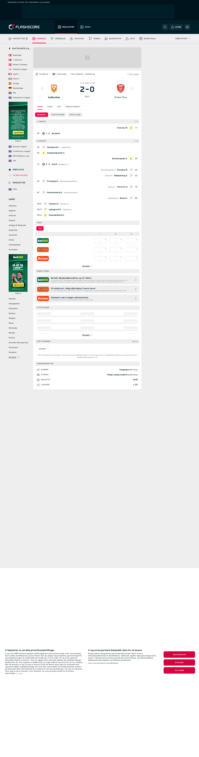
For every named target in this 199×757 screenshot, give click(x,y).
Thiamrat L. (68, 209)
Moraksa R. (122, 170)
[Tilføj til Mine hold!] (42, 88)
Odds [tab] (50, 107)
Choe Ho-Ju (122, 187)
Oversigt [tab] (41, 115)
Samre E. (109, 175)
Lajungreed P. (55, 209)
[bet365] (43, 240)
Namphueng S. (121, 175)
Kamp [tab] (40, 107)
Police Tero (120, 97)
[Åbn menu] (187, 27)
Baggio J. (63, 164)
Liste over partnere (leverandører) (103, 663)
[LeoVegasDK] (43, 249)
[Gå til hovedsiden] (26, 27)
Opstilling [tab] (75, 115)
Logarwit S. (66, 147)
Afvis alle (179, 662)
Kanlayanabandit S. (68, 181)
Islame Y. (112, 187)
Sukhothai (54, 97)
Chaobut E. (54, 204)
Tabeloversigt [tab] (72, 107)
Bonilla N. (64, 204)
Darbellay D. (113, 198)
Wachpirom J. (53, 147)
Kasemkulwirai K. (55, 192)
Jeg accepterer (179, 654)
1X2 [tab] (40, 228)
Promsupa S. (53, 181)
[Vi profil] (54, 88)
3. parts (19, 673)
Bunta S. (124, 198)
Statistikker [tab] (57, 115)
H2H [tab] (59, 107)
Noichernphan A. (108, 170)
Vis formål (179, 670)
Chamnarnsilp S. (71, 192)
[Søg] (165, 27)
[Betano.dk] (43, 258)
